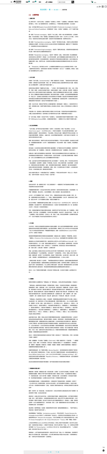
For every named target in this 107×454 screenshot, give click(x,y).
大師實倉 (50, 2)
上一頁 (49, 452)
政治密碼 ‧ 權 (45, 9)
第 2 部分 (56, 10)
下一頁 (57, 452)
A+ (100, 6)
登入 (95, 2)
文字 (33, 2)
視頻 (27, 2)
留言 (40, 2)
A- (97, 6)
